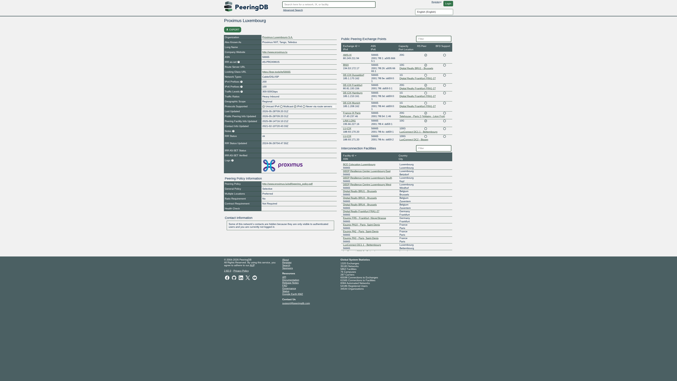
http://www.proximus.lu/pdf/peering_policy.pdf (287, 183)
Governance (289, 288)
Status (285, 291)
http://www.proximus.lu (274, 52)
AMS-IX (347, 54)
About (285, 259)
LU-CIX (347, 128)
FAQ (284, 285)
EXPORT (232, 29)
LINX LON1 (349, 120)
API (284, 277)
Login (448, 3)
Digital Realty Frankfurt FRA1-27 (418, 78)
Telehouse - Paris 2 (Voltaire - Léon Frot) (422, 116)
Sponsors (287, 268)
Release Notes (290, 282)
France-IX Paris (352, 112)
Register (436, 2)
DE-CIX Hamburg (352, 92)
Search (286, 265)
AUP (252, 265)
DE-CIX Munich (351, 102)
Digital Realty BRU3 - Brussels (360, 197)
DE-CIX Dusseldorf (353, 75)
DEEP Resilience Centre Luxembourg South (367, 177)
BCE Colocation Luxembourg (359, 164)
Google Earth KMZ (292, 294)
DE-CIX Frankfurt (352, 85)
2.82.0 (227, 270)
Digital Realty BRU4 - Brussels (360, 204)
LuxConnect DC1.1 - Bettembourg (418, 131)
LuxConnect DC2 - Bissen (414, 139)
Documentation (290, 280)
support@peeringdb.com (296, 303)
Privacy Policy (241, 270)
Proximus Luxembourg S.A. (277, 37)
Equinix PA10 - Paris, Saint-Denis (361, 224)
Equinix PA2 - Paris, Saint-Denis (361, 231)
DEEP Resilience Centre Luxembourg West (367, 184)
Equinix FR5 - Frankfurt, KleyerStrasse (364, 218)
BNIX (346, 65)
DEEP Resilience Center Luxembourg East (367, 171)
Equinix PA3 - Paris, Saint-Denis (361, 238)
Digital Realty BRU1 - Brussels (416, 68)
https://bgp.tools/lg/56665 (276, 71)
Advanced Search (293, 10)
